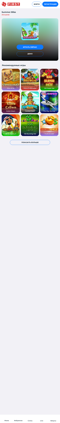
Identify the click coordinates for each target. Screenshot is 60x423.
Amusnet (5, 15)
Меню (6, 420)
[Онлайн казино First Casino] (11, 4)
